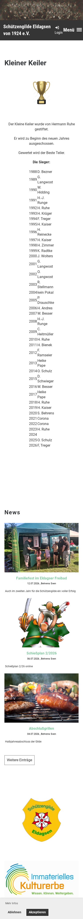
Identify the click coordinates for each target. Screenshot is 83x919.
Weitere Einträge (19, 760)
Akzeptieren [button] (37, 912)
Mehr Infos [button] (11, 903)
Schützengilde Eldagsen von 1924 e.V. (27, 30)
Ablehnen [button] (14, 912)
